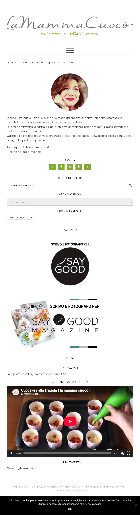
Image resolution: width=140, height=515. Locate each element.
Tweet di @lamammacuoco (23, 468)
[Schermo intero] (128, 453)
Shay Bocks (72, 487)
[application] (70, 421)
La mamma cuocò (70, 24)
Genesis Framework (112, 487)
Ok (70, 509)
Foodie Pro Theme (48, 487)
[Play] (11, 453)
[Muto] (122, 453)
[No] (135, 505)
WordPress (78, 490)
